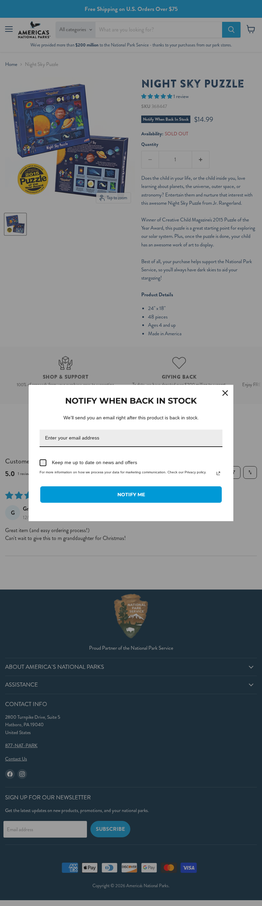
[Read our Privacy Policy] (218, 473)
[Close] (225, 393)
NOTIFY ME (131, 494)
